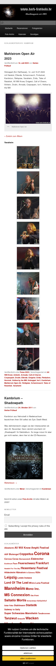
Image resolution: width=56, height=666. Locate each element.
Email (7, 514)
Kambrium (46, 380)
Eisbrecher (37, 558)
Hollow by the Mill (19, 380)
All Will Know (22, 547)
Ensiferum (8, 563)
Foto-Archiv (9, 34)
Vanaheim (17, 385)
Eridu (38, 377)
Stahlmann (19, 605)
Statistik (31, 605)
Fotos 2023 (24, 372)
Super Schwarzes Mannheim (20, 613)
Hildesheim (9, 572)
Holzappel (32, 380)
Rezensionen (22, 28)
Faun (15, 563)
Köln (38, 572)
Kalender (22, 34)
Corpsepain (9, 377)
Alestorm (9, 547)
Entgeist (32, 377)
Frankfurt (42, 563)
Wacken (32, 617)
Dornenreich (24, 559)
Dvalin (17, 377)
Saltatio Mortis (15, 600)
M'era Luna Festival (39, 582)
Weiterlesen (10, 482)
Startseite (9, 28)
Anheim (16, 374)
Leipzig (10, 577)
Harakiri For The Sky (12, 568)
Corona (41, 553)
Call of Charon (35, 374)
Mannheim (14, 588)
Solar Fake (8, 605)
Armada (24, 374)
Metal (22, 488)
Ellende (24, 377)
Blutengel (14, 554)
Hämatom (21, 572)
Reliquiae (26, 383)
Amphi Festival (40, 547)
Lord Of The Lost (16, 582)
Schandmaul (32, 601)
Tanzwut (10, 618)
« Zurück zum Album (13, 136)
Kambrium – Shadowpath (13, 400)
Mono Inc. (33, 588)
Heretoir (7, 380)
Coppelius (26, 554)
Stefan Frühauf (10, 410)
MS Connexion (17, 594)
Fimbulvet (46, 377)
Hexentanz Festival (34, 568)
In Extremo (30, 572)
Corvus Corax (11, 558)
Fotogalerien (37, 28)
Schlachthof (42, 600)
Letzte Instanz (24, 577)
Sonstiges (34, 34)
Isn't (39, 380)
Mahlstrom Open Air (12, 383)
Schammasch (37, 383)
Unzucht (21, 618)
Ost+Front (34, 595)
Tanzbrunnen (44, 613)
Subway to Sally (12, 609)
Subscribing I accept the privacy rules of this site (27, 527)
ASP (6, 554)
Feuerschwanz (26, 563)
